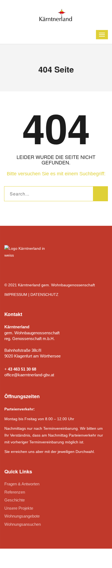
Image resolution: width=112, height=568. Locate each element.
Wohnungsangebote (22, 516)
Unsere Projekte (18, 508)
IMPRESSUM (15, 294)
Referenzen (14, 492)
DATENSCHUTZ (44, 294)
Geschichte (14, 500)
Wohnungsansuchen (22, 524)
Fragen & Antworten (21, 484)
